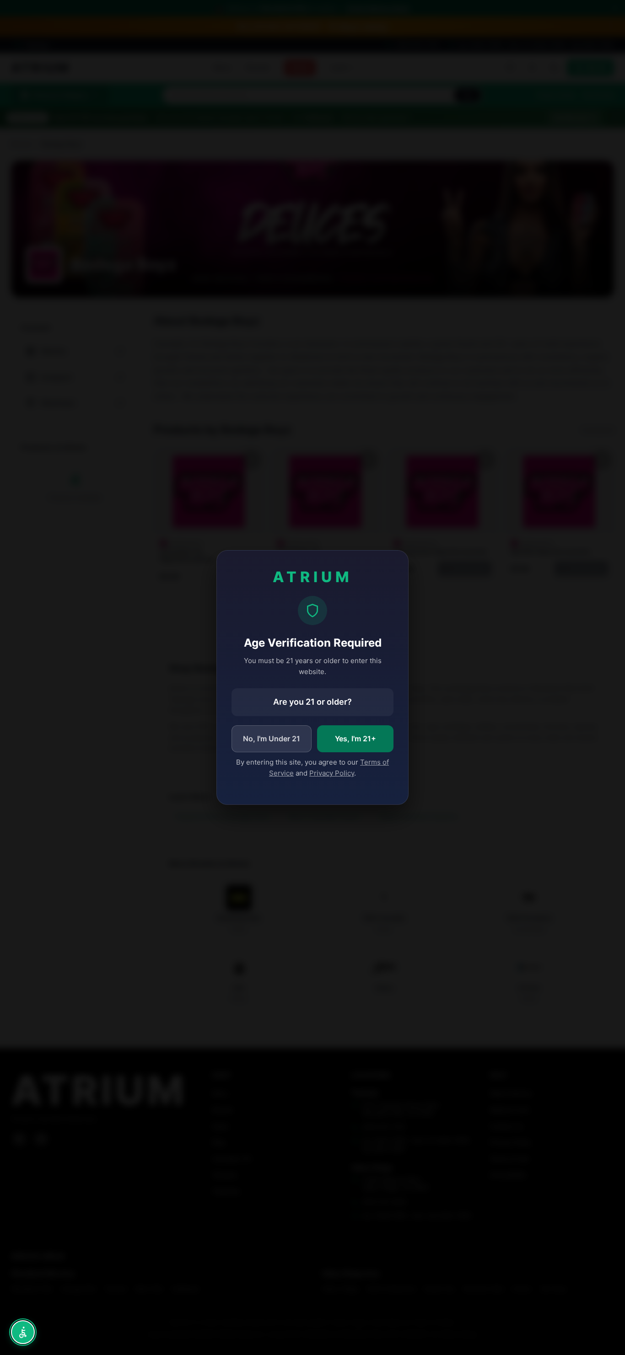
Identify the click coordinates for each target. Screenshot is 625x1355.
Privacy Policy (331, 773)
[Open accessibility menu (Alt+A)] (23, 1332)
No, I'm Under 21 (271, 738)
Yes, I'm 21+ (355, 738)
